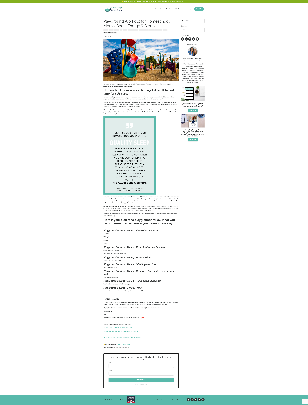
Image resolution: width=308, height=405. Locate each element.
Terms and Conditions (168, 400)
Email (110, 370)
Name (110, 362)
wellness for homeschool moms (110, 32)
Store (156, 9)
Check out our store (124, 344)
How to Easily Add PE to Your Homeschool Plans (118, 328)
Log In (191, 9)
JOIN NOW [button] (199, 9)
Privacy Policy (155, 400)
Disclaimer (180, 400)
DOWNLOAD (192, 110)
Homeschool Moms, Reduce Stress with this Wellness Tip (120, 331)
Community (163, 9)
